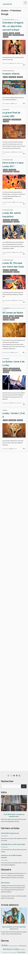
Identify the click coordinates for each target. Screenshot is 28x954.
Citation (16, 19)
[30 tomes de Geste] (14, 330)
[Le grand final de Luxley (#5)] (14, 131)
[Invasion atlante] (14, 87)
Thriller (6, 36)
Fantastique (21, 952)
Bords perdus (5, 882)
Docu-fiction (8, 952)
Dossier (6, 308)
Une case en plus (9, 70)
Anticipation (22, 945)
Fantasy (18, 33)
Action (5, 33)
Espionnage (6, 219)
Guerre (5, 77)
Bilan (5, 410)
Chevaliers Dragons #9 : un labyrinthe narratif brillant (12, 26)
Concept (4, 952)
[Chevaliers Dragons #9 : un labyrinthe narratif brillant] (14, 47)
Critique (6, 109)
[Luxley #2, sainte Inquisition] (14, 232)
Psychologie (15, 317)
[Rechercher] (24, 786)
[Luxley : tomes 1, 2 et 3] (14, 430)
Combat (11, 33)
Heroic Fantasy (7, 34)
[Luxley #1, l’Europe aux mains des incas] (14, 282)
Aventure (6, 269)
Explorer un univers (15, 308)
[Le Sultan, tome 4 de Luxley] (14, 382)
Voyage (12, 319)
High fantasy (7, 317)
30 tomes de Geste (12, 313)
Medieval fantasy (16, 119)
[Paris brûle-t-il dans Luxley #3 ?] (14, 181)
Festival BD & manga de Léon (10, 833)
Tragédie (6, 319)
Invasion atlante (11, 74)
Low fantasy (12, 77)
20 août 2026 (4, 847)
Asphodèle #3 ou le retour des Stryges (13, 844)
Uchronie (20, 77)
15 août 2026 (4, 860)
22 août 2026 (4, 835)
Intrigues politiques (18, 34)
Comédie (22, 949)
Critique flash (8, 19)
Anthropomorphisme (13, 945)
